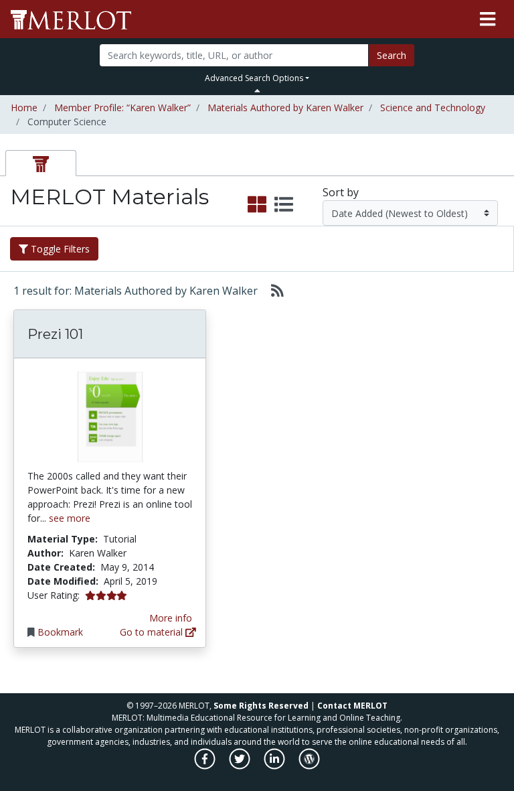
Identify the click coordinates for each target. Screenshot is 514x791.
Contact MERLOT (352, 705)
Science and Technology (432, 107)
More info (170, 618)
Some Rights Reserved (261, 705)
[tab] (40, 163)
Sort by (341, 192)
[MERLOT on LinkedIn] (275, 766)
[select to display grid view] (257, 205)
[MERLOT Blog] (309, 766)
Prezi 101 (55, 334)
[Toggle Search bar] (257, 90)
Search (391, 55)
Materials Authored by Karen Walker (285, 107)
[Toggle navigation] (487, 19)
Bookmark (60, 632)
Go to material (152, 632)
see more (69, 518)
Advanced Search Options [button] (254, 78)
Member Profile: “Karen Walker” (122, 107)
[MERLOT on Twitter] (240, 766)
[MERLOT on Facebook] (205, 766)
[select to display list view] (283, 205)
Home (24, 107)
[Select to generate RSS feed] (272, 291)
